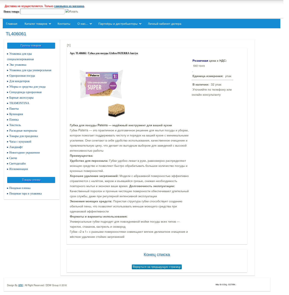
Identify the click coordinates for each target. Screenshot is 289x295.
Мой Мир (263, 284)
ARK (20, 285)
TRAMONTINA (19, 103)
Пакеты (14, 108)
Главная (11, 23)
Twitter (246, 284)
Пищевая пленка (19, 188)
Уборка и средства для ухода (27, 86)
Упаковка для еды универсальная (30, 70)
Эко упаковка (17, 64)
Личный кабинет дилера (164, 23)
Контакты (64, 23)
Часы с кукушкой (20, 141)
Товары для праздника (23, 136)
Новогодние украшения (24, 152)
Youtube (257, 284)
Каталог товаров (36, 23)
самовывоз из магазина (69, 6)
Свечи (13, 158)
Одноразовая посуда (22, 75)
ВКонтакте (252, 284)
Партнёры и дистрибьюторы (118, 23)
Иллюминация (18, 169)
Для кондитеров (19, 81)
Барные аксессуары (21, 97)
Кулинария (16, 114)
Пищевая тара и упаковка (25, 193)
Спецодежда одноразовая (25, 92)
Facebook (240, 284)
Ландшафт (16, 147)
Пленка (14, 119)
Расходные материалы (23, 130)
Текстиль (15, 125)
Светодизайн (17, 163)
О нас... (82, 23)
